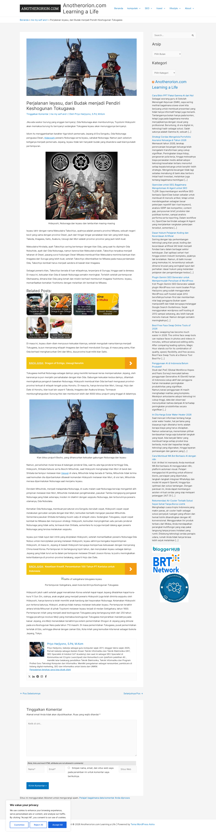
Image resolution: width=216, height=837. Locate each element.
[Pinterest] (37, 676)
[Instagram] (41, 676)
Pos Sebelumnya (30, 693)
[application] (139, 8)
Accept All (57, 824)
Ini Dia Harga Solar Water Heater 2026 (171, 414)
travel (159, 8)
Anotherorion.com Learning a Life (84, 8)
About (188, 8)
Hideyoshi (49, 137)
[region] (38, 815)
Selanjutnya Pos (133, 693)
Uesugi (65, 473)
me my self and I (39, 20)
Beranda (118, 8)
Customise (19, 824)
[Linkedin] (33, 676)
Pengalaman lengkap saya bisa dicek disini (50, 669)
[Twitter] (29, 676)
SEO (147, 8)
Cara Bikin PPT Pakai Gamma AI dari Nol (173, 95)
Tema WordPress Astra (142, 824)
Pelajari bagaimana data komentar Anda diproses (104, 797)
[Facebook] (46, 676)
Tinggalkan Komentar (37, 114)
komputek (132, 8)
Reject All (38, 824)
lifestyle (174, 8)
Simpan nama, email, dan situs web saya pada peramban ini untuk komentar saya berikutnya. (90, 772)
